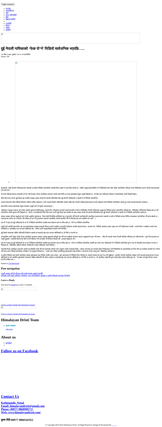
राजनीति (8, 23)
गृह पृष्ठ (8, 8)
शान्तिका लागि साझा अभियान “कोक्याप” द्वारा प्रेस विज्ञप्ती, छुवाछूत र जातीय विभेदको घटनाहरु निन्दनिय (35, 276)
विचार (8, 26)
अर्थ (7, 13)
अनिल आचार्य (9, 329)
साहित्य (8, 30)
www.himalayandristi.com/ (24, 412)
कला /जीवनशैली (11, 15)
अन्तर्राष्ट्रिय (10, 11)
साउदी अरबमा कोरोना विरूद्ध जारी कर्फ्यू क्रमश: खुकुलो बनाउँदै (22, 274)
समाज (8, 28)
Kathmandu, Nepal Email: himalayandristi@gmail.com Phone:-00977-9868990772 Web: (23, 407)
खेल (7, 17)
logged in (14, 285)
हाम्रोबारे (9, 343)
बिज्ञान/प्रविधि (10, 19)
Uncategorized (13, 263)
